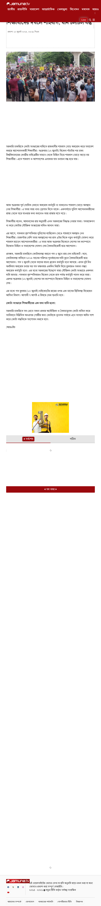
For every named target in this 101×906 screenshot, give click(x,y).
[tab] (28, 439)
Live (83, 20)
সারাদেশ (34, 9)
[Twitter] (13, 887)
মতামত (86, 9)
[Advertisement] (50, 121)
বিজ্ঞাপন (79, 902)
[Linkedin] (18, 887)
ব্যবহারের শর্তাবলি (45, 902)
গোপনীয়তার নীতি (65, 902)
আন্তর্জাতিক (48, 9)
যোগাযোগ (30, 902)
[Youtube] (8, 892)
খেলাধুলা (62, 9)
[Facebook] (8, 887)
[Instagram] (23, 887)
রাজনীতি (22, 9)
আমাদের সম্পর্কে (14, 902)
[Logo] (18, 4)
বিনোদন (74, 9)
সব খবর (50, 489)
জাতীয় (11, 9)
